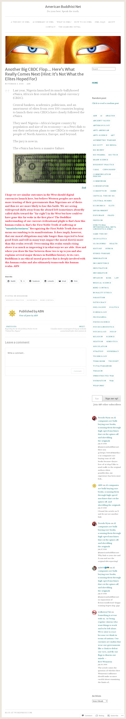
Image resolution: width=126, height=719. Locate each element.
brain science (100, 160)
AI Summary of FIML (43, 22)
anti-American (101, 130)
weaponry (98, 386)
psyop (113, 332)
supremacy (113, 351)
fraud (111, 215)
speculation (100, 346)
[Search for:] (103, 69)
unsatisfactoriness (17, 228)
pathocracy (99, 302)
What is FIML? (64, 22)
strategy (98, 351)
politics (114, 307)
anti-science (100, 135)
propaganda (99, 317)
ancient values (101, 121)
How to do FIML (83, 22)
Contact (51, 27)
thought (113, 361)
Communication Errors (102, 175)
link (84, 187)
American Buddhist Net (63, 7)
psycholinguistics (103, 327)
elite (112, 206)
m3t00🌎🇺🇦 (103, 567)
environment (100, 211)
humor (109, 248)
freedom (98, 220)
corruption (100, 191)
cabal (96, 170)
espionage (98, 215)
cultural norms (102, 201)
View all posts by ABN (28, 315)
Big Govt (98, 145)
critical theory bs (104, 196)
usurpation (99, 381)
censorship (109, 170)
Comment (77, 371)
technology (100, 356)
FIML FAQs (100, 22)
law (117, 278)
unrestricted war (103, 376)
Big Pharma (99, 155)
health (114, 244)
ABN (29, 84)
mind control (47, 300)
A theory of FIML (20, 22)
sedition (98, 341)
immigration (100, 258)
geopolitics (100, 239)
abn (95, 116)
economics (32, 300)
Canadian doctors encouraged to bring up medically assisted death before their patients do (68, 329)
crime (113, 191)
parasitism (99, 298)
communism (99, 181)
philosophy (99, 307)
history (97, 248)
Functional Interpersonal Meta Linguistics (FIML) (104, 227)
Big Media (111, 145)
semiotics (112, 341)
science (110, 337)
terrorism (99, 361)
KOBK (108, 278)
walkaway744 (104, 612)
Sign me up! (111, 398)
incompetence (101, 263)
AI (101, 116)
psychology (100, 332)
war (111, 381)
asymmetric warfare (104, 140)
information (100, 273)
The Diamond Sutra (69, 27)
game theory (100, 234)
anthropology (101, 125)
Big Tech (113, 155)
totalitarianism (102, 366)
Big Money (98, 150)
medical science (102, 283)
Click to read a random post (105, 103)
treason (98, 371)
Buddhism (22, 296)
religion (98, 337)
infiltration (100, 268)
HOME (95, 83)
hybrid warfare (101, 253)
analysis (110, 116)
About (111, 22)
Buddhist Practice (15, 300)
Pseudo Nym (104, 417)
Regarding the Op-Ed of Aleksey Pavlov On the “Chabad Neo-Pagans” (21, 329)
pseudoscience (101, 322)
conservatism (101, 186)
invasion (98, 278)
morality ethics (102, 293)
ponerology (100, 312)
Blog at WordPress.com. (18, 713)
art (113, 135)
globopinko (99, 244)
